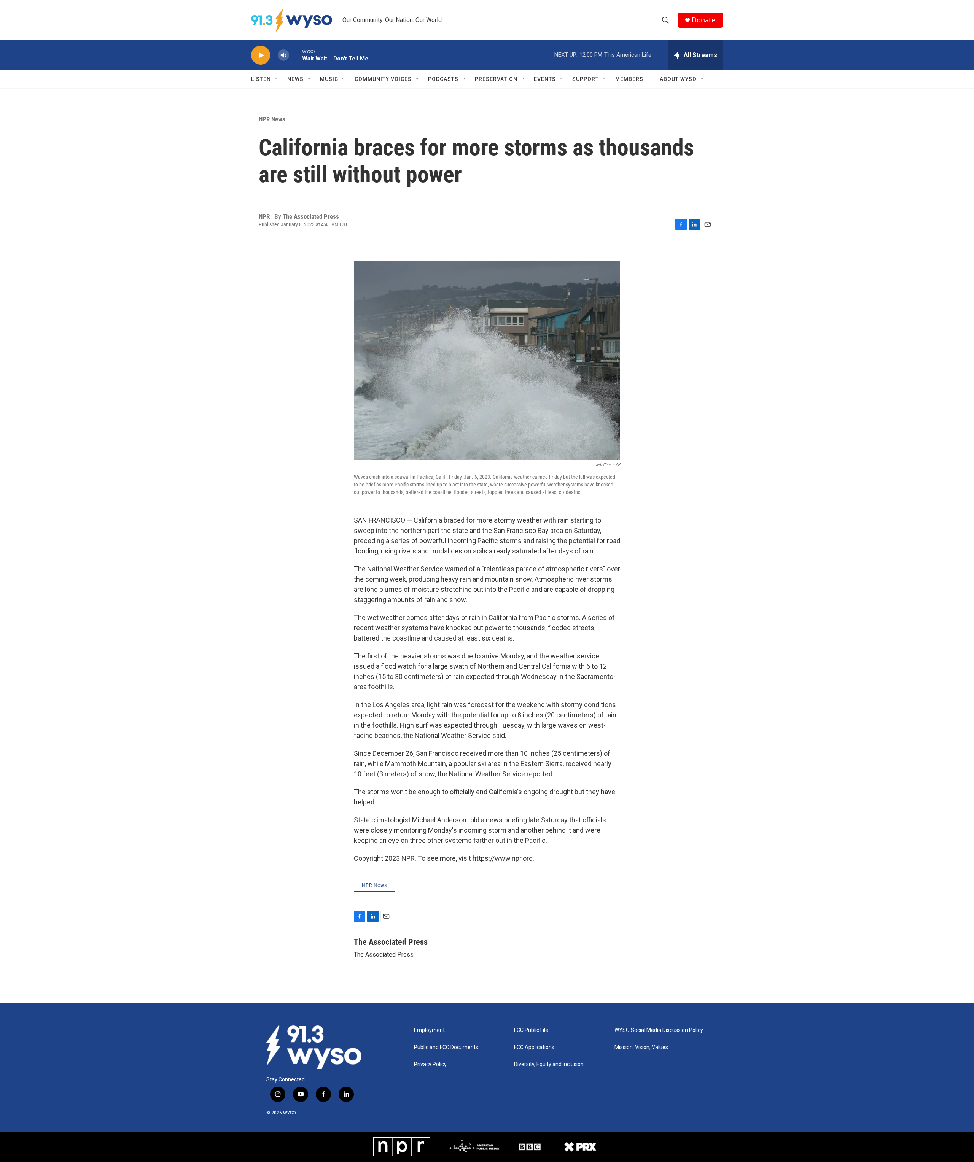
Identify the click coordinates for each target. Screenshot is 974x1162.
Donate (703, 20)
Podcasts (443, 79)
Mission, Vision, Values (641, 1047)
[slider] (295, 55)
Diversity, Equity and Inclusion (549, 1064)
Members (629, 79)
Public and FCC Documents (446, 1047)
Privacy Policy (430, 1064)
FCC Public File (531, 1030)
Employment (429, 1030)
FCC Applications (534, 1047)
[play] (261, 55)
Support (585, 79)
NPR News (272, 119)
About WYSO (678, 79)
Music (329, 79)
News (295, 79)
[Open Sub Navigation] (277, 79)
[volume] (283, 55)
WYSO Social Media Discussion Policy (658, 1030)
